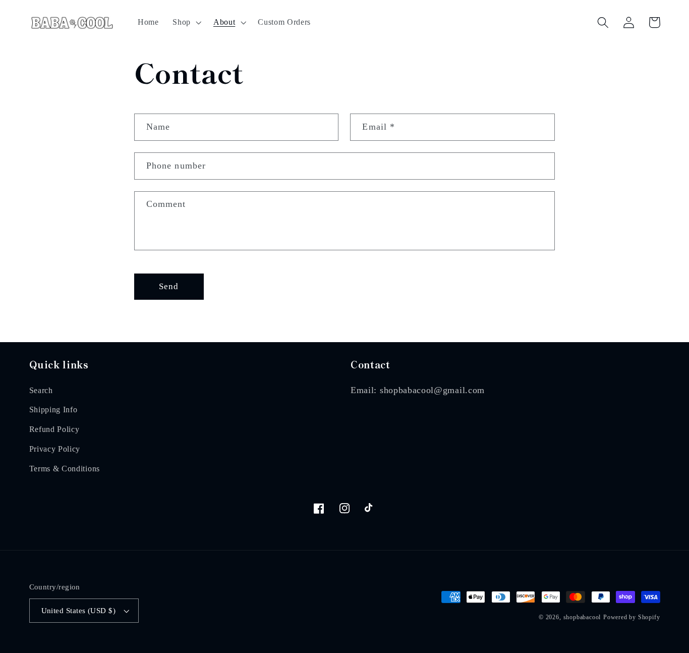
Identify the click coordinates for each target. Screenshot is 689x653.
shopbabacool (582, 617)
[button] (185, 22)
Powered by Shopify (631, 617)
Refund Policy (54, 429)
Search (41, 390)
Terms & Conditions (64, 468)
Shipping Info (53, 409)
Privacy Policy (55, 449)
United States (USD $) (78, 611)
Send (169, 286)
